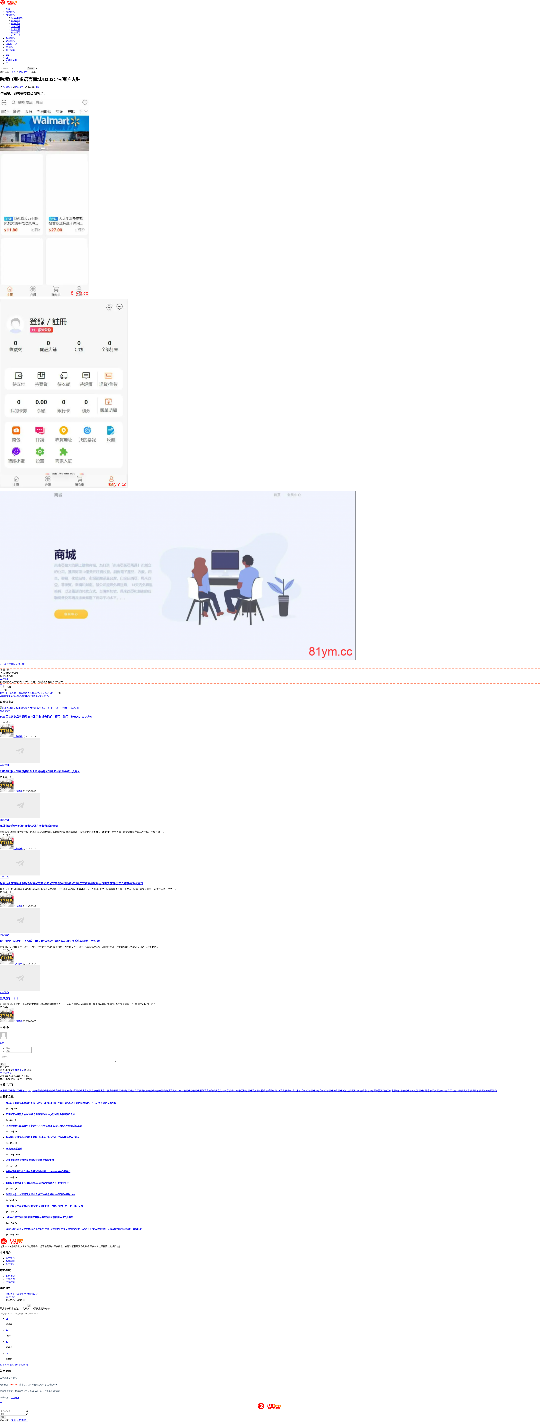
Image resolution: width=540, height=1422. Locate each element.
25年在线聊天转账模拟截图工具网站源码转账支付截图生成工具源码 (40, 771)
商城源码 (15, 20)
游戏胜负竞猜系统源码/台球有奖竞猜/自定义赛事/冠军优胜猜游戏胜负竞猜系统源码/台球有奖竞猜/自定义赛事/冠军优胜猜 (71, 883)
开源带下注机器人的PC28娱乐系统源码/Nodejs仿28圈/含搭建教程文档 (40, 1114)
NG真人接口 (295, 1090)
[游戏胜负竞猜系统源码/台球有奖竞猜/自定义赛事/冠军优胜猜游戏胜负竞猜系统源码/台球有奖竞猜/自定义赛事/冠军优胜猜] (20, 875)
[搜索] (7, 57)
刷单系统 (204, 1090)
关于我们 (10, 1258)
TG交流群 (10, 1297)
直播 (98, 1090)
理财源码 (16, 1090)
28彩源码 (337, 1090)
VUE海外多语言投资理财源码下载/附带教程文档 (30, 1160)
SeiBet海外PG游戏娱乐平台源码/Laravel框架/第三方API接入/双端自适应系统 (44, 1126)
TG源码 (9, 47)
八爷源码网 (19, 1314)
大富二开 (104, 1090)
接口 (23, 1090)
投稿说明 (10, 1282)
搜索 (32, 68)
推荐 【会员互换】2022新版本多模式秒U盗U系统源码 (26, 693)
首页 (8, 9)
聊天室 (216, 1090)
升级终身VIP (19, 1070)
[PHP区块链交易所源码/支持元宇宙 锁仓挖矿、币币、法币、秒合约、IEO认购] (39, 708)
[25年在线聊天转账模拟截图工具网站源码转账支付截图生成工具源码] (20, 762)
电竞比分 (15, 35)
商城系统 (170, 1090)
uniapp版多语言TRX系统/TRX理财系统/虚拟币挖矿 (25, 696)
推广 (38, 87)
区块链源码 (246, 1090)
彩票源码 (10, 41)
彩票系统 (91, 1090)
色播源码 (10, 38)
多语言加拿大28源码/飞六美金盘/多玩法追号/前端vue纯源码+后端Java (40, 1194)
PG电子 (237, 1090)
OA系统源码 (283, 1090)
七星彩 (262, 1090)
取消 (2, 1043)
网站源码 (10, 14)
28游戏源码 (347, 1090)
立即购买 (4, 678)
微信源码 (15, 32)
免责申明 (10, 1261)
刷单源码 (478, 1090)
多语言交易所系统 (432, 1090)
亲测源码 (10, 12)
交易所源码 (16, 17)
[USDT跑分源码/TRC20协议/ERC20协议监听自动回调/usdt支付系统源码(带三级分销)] (20, 932)
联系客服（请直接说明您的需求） (22, 1294)
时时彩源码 (185, 1090)
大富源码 (469, 1090)
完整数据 (59, 1090)
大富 (84, 1090)
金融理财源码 (39, 1090)
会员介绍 (10, 1276)
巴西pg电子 (390, 1090)
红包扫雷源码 (226, 1090)
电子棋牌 (10, 50)
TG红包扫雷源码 (14, 1148)
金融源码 (50, 1090)
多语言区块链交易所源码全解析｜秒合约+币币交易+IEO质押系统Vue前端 (42, 1137)
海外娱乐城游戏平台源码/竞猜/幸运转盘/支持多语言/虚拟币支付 (37, 1183)
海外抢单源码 (490, 1090)
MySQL (29, 1090)
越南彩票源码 (416, 1090)
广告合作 (10, 1279)
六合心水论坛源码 (324, 1090)
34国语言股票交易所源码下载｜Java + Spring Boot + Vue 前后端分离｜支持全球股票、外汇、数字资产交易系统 (61, 1103)
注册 (13, 1420)
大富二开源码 (458, 1090)
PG (1, 1090)
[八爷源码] (9, 4)
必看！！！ (9, 998)
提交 (3, 1064)
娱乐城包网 (271, 1090)
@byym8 (15, 1398)
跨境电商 (19, 664)
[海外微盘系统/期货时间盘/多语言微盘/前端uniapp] (20, 817)
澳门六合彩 (358, 1090)
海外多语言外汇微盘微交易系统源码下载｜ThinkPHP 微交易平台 (38, 1171)
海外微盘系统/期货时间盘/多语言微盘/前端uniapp (29, 825)
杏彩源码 (195, 1090)
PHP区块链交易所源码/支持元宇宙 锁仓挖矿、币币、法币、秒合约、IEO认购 (46, 716)
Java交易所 (446, 1090)
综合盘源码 (160, 1090)
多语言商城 (9, 664)
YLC (177, 1090)
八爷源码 (7, 87)
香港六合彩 (370, 1090)
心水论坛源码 (308, 1090)
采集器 (255, 1090)
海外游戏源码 (403, 1090)
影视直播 (15, 29)
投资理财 (68, 1090)
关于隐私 (10, 1264)
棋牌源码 (7, 1090)
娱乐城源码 (11, 44)
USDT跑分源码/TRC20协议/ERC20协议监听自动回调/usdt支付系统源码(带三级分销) (50, 940)
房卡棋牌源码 (116, 1090)
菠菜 (211, 1090)
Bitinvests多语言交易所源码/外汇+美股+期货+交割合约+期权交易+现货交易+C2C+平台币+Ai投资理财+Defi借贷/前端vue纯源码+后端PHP (74, 1229)
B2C (2, 664)
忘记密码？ (22, 1420)
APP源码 (15, 26)
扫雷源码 (380, 1090)
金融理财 (15, 23)
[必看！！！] (20, 990)
